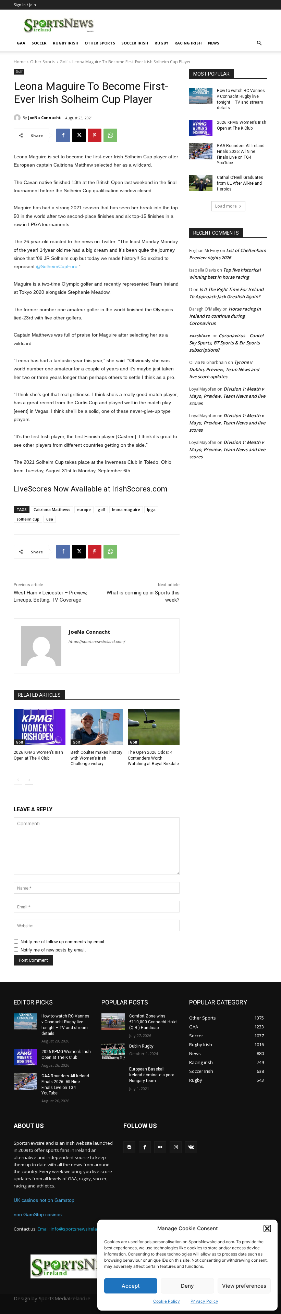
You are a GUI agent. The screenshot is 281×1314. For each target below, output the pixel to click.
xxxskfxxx (199, 335)
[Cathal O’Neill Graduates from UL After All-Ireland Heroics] (200, 183)
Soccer (39, 42)
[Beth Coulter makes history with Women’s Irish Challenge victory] (96, 727)
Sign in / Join (25, 4)
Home (20, 62)
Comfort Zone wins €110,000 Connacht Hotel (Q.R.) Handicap (153, 1022)
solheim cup (27, 519)
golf (101, 509)
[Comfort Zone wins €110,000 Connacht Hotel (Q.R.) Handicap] (113, 1021)
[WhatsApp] (110, 135)
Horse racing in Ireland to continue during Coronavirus (225, 316)
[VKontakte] (191, 1147)
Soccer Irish (134, 42)
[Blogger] (129, 1147)
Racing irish (188, 42)
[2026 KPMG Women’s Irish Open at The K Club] (39, 727)
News (213, 42)
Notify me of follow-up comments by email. (63, 941)
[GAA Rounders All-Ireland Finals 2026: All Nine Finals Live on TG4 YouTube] (200, 151)
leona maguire (126, 509)
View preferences (244, 1286)
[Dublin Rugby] (113, 1051)
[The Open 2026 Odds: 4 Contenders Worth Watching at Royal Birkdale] (154, 727)
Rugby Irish (65, 42)
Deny (187, 1286)
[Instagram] (176, 1147)
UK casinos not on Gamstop (44, 1200)
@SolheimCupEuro (56, 266)
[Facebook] (63, 135)
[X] (79, 135)
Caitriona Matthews (52, 509)
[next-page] (29, 780)
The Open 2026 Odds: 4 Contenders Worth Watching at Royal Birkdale (153, 758)
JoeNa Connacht (44, 117)
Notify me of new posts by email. (53, 949)
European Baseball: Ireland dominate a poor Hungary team (151, 1075)
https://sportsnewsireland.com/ (97, 641)
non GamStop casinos (38, 1214)
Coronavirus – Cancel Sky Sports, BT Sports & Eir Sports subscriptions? (226, 342)
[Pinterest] (94, 135)
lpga (151, 509)
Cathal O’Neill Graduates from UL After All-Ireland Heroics (240, 183)
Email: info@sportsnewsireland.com (75, 1229)
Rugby (161, 42)
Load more (226, 206)
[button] (267, 1228)
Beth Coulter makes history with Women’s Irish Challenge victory (96, 758)
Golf (64, 62)
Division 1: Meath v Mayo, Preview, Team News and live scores (227, 396)
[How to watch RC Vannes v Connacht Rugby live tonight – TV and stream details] (200, 96)
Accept (131, 1286)
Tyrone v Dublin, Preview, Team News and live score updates (224, 369)
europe (84, 509)
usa (49, 519)
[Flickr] (160, 1147)
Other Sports (100, 42)
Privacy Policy (204, 1301)
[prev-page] (18, 780)
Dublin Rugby (141, 1046)
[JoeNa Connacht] (18, 117)
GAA (21, 42)
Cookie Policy (166, 1301)
